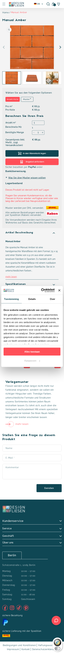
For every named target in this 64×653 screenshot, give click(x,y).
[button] (3, 4)
